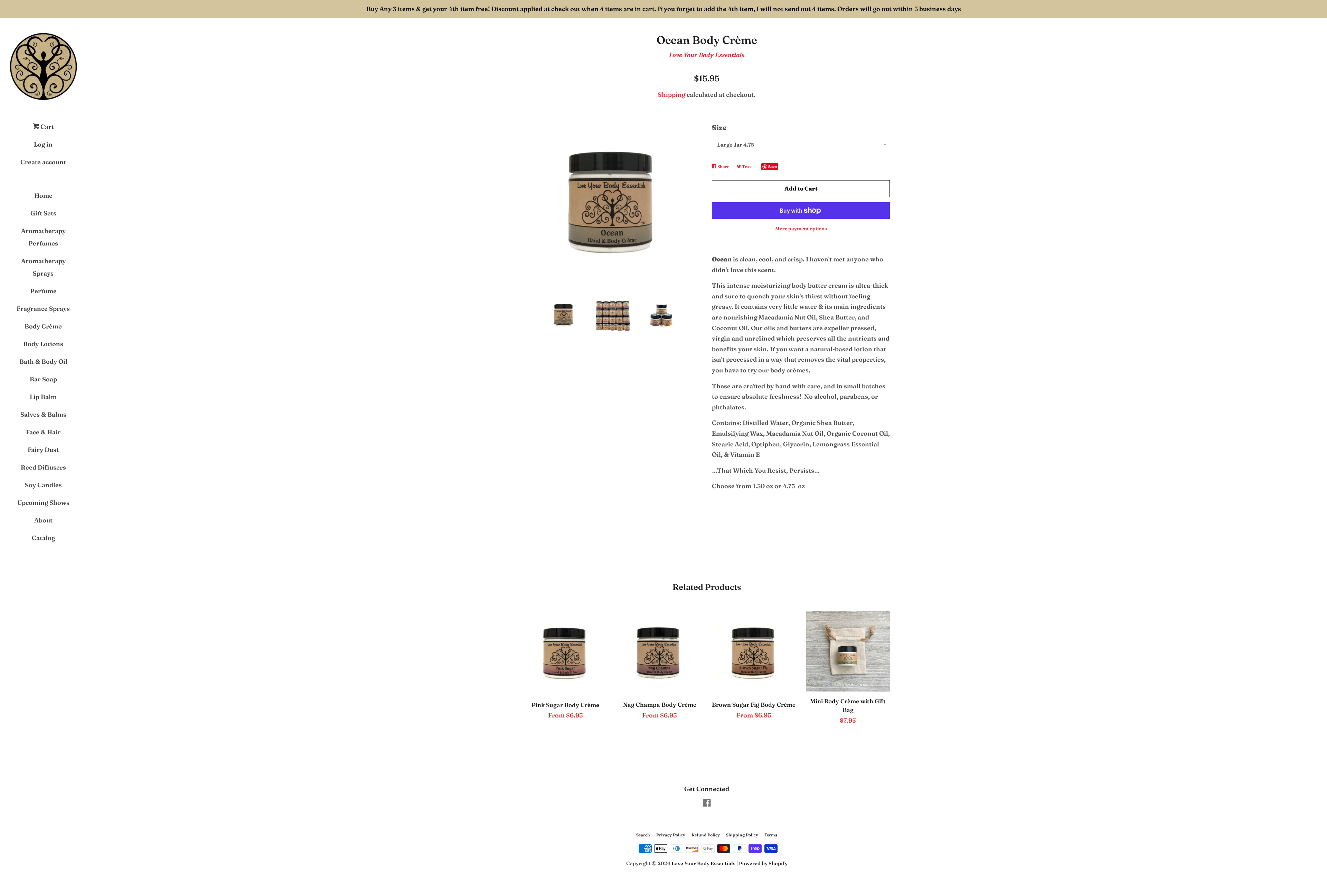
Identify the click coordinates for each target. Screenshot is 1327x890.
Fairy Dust (43, 450)
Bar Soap (43, 379)
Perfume (43, 291)
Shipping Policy (742, 834)
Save (772, 166)
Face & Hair (43, 432)
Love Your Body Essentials (706, 55)
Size (719, 127)
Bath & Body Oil (43, 361)
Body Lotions (43, 344)
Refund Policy (705, 834)
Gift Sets (43, 213)
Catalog (43, 538)
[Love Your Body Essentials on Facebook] (707, 804)
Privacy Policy (670, 834)
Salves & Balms (43, 414)
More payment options (801, 228)
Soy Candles (43, 485)
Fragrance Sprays (43, 309)
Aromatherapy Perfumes (43, 237)
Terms (770, 834)
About (43, 520)
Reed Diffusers (43, 467)
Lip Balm (43, 397)
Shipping (671, 95)
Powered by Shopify (763, 863)
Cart (46, 127)
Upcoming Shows (43, 503)
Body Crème (43, 326)
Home (43, 196)
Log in (43, 144)
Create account (43, 162)
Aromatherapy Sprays (43, 267)
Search (643, 834)
